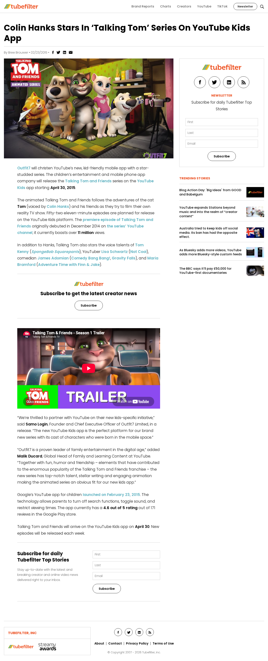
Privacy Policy (137, 643)
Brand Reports (142, 6)
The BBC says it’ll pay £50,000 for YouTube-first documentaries (205, 271)
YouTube (204, 6)
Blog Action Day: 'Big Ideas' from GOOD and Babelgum (210, 192)
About (99, 643)
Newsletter (245, 6)
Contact (115, 643)
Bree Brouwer (18, 52)
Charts (165, 6)
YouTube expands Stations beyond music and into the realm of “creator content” (208, 211)
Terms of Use (163, 643)
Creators (184, 6)
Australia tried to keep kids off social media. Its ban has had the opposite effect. (208, 232)
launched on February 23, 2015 (111, 494)
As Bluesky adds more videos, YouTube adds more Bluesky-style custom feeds (210, 252)
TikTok (222, 6)
